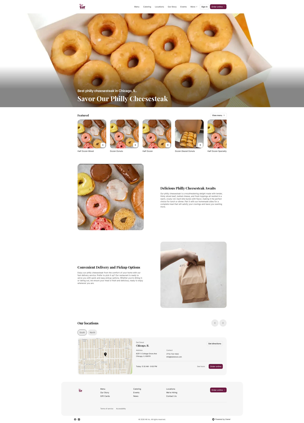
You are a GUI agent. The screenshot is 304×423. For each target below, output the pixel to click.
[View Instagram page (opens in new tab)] (79, 419)
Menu (136, 7)
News (135, 396)
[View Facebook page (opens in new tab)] (75, 419)
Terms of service (106, 409)
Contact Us (171, 396)
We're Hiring (171, 392)
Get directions (214, 343)
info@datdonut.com (174, 357)
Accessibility (121, 409)
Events (183, 7)
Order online (215, 366)
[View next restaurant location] (223, 323)
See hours (201, 366)
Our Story (172, 7)
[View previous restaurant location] (214, 323)
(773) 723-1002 (172, 354)
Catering (147, 7)
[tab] (82, 332)
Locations (159, 7)
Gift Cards (105, 396)
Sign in (204, 7)
